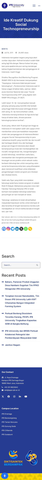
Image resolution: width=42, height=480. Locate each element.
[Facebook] (4, 229)
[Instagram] (8, 229)
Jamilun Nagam (12, 345)
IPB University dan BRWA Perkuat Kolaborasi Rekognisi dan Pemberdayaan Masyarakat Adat (21, 334)
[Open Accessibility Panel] (4, 476)
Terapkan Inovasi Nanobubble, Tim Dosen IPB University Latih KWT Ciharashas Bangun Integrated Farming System (22, 301)
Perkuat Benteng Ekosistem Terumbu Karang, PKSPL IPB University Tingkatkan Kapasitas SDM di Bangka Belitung (21, 318)
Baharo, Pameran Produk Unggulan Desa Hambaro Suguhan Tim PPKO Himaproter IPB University (22, 285)
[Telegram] (13, 229)
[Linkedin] (17, 229)
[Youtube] (26, 396)
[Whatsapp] (26, 229)
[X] (21, 229)
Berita (5, 49)
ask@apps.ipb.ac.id (12, 390)
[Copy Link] (30, 229)
